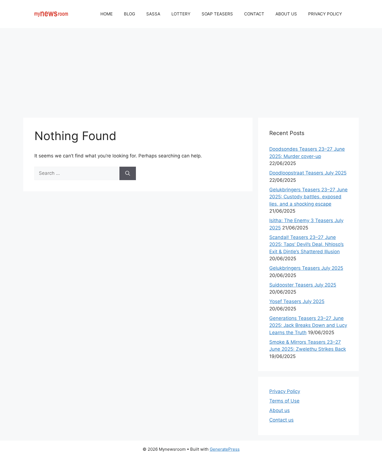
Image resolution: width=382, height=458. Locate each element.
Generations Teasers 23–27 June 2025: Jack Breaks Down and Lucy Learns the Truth (308, 325)
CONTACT (254, 14)
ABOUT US (286, 14)
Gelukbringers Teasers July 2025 (306, 268)
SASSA (153, 14)
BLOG (129, 14)
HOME (106, 14)
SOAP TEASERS (217, 14)
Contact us (281, 420)
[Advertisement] (191, 70)
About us (279, 410)
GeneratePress (225, 449)
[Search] (127, 173)
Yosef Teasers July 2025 (296, 301)
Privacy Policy (284, 391)
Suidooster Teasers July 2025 (302, 285)
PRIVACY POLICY (325, 14)
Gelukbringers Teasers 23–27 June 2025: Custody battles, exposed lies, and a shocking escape (308, 197)
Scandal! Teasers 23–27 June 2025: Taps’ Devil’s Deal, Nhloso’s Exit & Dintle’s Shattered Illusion (306, 244)
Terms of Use (284, 401)
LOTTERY (180, 14)
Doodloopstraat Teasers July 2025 (307, 173)
